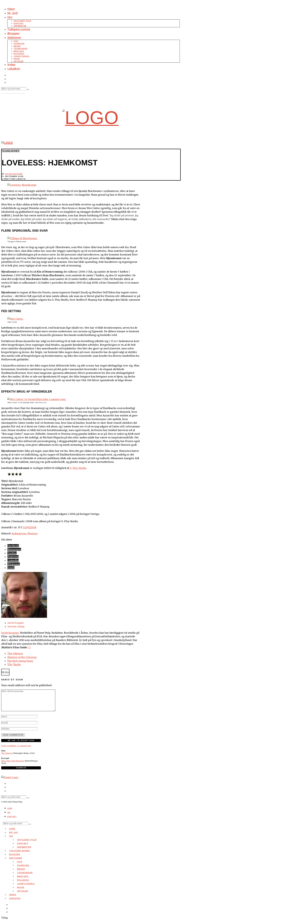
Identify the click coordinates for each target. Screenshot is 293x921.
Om (10, 17)
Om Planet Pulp (22, 21)
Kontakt (19, 23)
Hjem (11, 9)
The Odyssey (15, 653)
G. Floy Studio (78, 468)
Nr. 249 (12, 13)
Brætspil (19, 51)
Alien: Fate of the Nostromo (12, 761)
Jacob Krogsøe (14, 174)
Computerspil (22, 56)
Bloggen (13, 33)
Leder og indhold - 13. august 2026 (16, 746)
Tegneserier (21, 48)
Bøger (17, 46)
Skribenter (20, 26)
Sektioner (14, 37)
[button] (28, 89)
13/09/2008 (29, 527)
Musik (17, 59)
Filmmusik (19, 43)
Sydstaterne (19, 533)
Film (16, 41)
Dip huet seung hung (20, 660)
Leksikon (13, 68)
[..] (29, 647)
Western (32, 533)
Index (11, 64)
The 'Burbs (14, 664)
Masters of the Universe (22, 657)
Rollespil (19, 54)
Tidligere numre (18, 29)
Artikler (19, 61)
